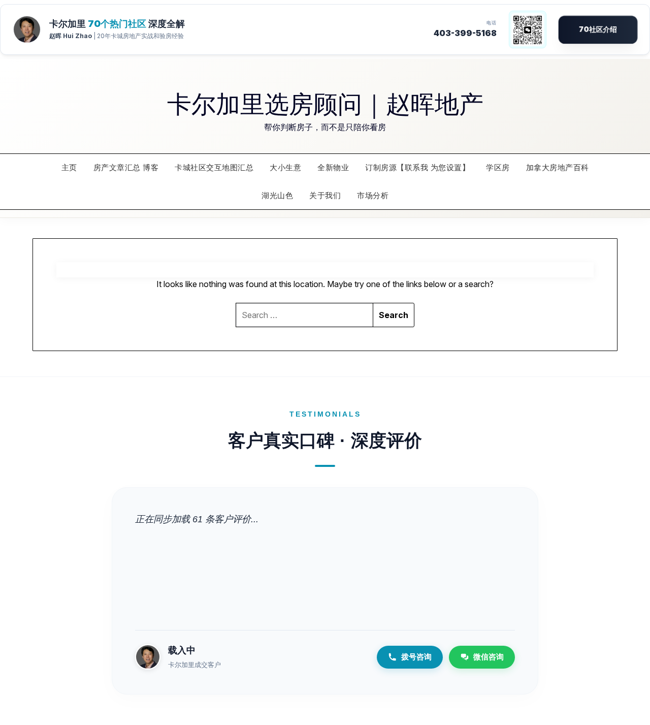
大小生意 (285, 167)
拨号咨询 (416, 656)
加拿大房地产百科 (557, 167)
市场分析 (372, 195)
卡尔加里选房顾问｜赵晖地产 (325, 102)
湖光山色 (277, 195)
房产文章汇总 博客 (126, 167)
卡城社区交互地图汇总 (214, 167)
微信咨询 (488, 656)
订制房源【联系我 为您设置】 (417, 167)
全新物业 (333, 167)
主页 (69, 167)
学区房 (498, 167)
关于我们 (325, 195)
